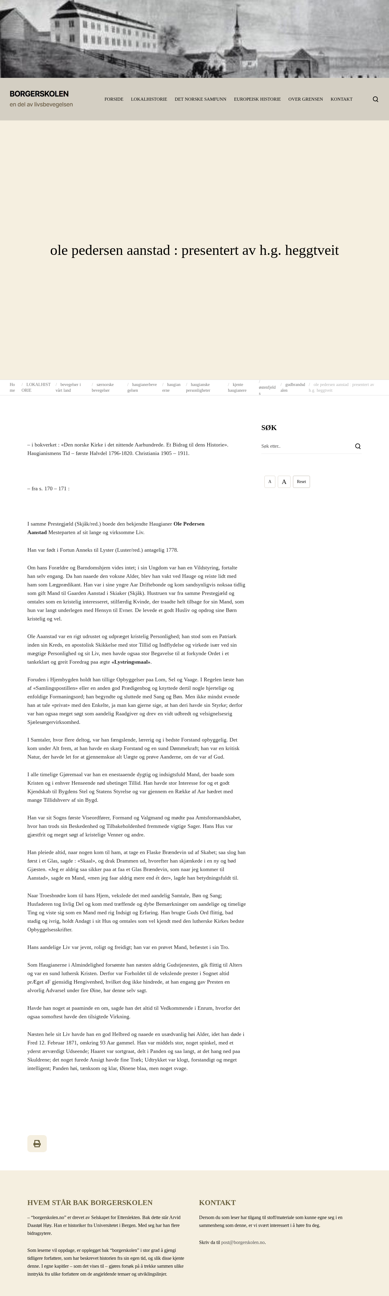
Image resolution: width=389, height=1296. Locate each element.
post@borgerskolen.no (243, 1242)
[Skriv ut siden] (37, 1143)
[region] (194, 39)
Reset (301, 481)
